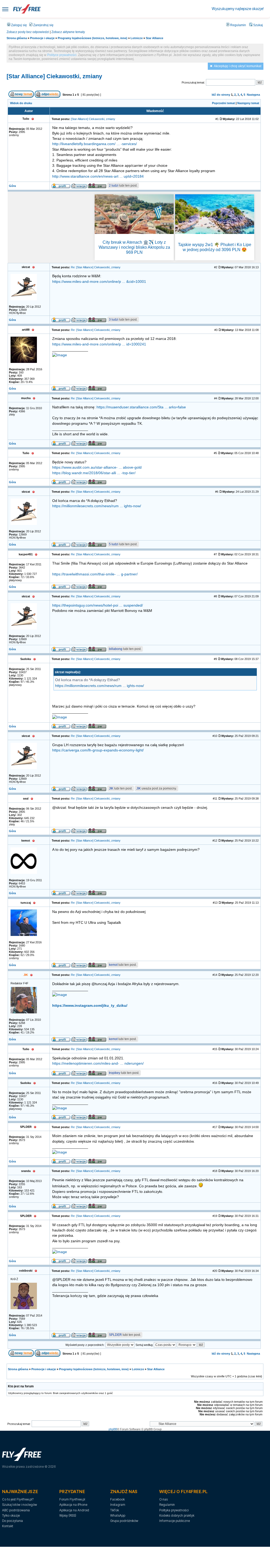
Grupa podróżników (124, 1521)
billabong (115, 649)
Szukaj (257, 25)
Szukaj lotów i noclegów (19, 1505)
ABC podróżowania (16, 1510)
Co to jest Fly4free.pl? (17, 1499)
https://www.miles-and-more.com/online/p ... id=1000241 (99, 344)
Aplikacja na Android (74, 1510)
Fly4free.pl (26, 8)
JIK (111, 788)
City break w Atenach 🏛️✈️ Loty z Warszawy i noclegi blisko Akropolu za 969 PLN (134, 247)
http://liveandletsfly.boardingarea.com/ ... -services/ (94, 144)
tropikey (114, 1073)
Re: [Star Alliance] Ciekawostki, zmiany (95, 267)
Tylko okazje (11, 1515)
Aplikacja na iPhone (73, 1505)
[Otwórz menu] (5, 9)
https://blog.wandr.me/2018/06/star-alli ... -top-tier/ (94, 473)
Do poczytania (12, 1521)
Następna (253, 94)
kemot (113, 965)
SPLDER (115, 1335)
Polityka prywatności (174, 1510)
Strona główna (17, 38)
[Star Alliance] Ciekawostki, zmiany (54, 76)
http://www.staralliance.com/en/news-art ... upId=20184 (98, 176)
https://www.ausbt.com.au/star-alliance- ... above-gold (97, 467)
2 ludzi (113, 185)
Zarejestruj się (43, 25)
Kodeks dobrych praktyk (176, 1515)
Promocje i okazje (42, 38)
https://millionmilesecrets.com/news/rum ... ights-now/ (96, 506)
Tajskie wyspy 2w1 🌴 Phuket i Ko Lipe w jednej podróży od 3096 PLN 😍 (214, 247)
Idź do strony (221, 94)
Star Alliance (154, 38)
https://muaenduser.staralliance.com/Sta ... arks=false (141, 407)
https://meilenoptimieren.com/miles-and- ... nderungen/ (98, 1063)
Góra (12, 185)
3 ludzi (113, 319)
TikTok (114, 1510)
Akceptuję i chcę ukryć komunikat (237, 66)
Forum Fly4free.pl (72, 1499)
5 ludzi (113, 544)
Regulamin (237, 25)
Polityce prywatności (61, 55)
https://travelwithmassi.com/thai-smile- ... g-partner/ (95, 574)
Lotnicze (137, 38)
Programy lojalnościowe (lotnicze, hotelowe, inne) (92, 38)
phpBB (113, 1429)
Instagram (117, 1505)
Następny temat (248, 103)
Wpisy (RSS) (67, 1515)
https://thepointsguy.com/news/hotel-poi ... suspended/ (97, 605)
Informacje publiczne (174, 1521)
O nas (163, 1499)
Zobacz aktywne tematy (68, 32)
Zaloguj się (18, 25)
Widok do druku (21, 103)
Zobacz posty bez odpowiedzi (28, 32)
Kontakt (7, 1526)
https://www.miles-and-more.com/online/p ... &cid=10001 (99, 282)
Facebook (117, 1499)
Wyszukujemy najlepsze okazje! (238, 8)
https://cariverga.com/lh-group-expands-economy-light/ (98, 750)
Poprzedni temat (223, 103)
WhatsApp (117, 1515)
